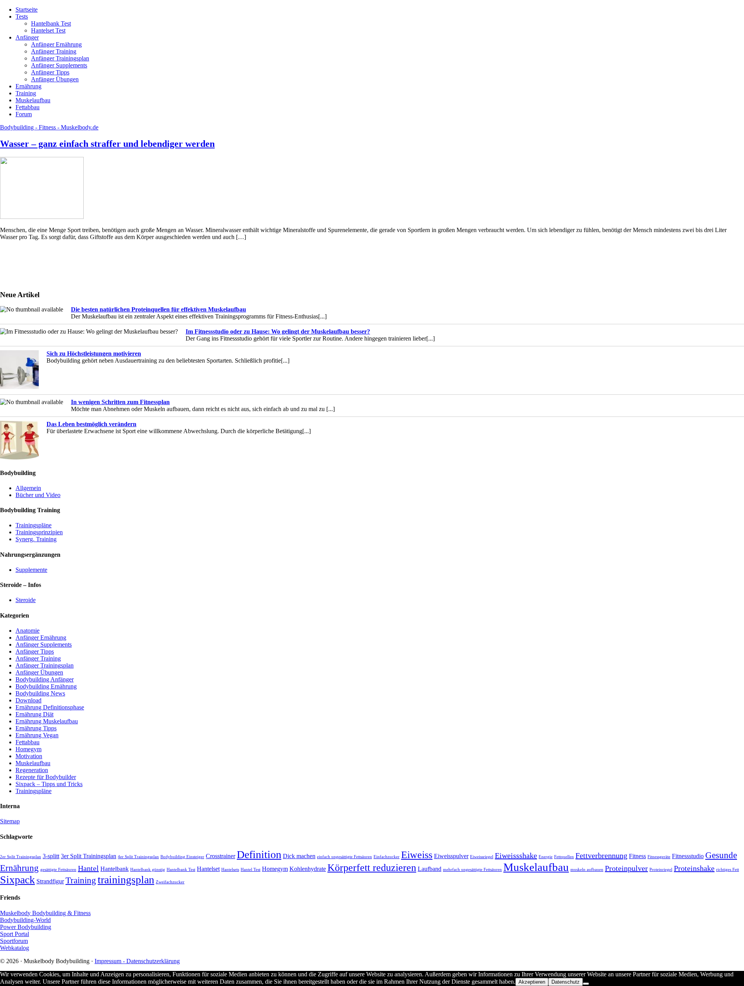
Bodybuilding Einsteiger (182, 857)
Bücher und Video (38, 495)
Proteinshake (694, 868)
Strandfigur (50, 881)
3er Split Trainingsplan (88, 856)
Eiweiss (416, 854)
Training (80, 880)
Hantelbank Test (181, 869)
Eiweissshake (516, 855)
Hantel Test (250, 869)
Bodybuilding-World (25, 920)
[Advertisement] (23, 264)
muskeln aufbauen (586, 869)
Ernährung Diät (34, 714)
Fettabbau (28, 742)
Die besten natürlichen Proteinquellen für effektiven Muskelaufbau (158, 309)
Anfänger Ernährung (41, 637)
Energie (546, 857)
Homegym (28, 749)
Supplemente (31, 569)
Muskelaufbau (33, 763)
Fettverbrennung (601, 855)
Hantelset (208, 869)
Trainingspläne (34, 525)
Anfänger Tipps (35, 651)
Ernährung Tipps (36, 728)
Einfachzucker (387, 857)
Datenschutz (565, 982)
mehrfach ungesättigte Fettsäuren (472, 869)
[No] (586, 984)
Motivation (29, 756)
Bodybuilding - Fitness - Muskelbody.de (49, 127)
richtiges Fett (727, 869)
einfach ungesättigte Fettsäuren (344, 857)
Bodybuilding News (40, 693)
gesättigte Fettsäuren (58, 869)
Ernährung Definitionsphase (50, 707)
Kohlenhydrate (307, 869)
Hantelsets (230, 869)
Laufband (429, 869)
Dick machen (299, 856)
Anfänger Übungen (39, 672)
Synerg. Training (36, 539)
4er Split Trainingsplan (138, 857)
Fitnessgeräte (659, 857)
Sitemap (10, 821)
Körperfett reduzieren (371, 867)
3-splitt (51, 856)
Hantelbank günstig (147, 869)
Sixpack (17, 880)
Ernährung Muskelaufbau (47, 721)
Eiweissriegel (481, 857)
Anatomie (28, 630)
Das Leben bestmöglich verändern (91, 424)
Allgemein (28, 488)
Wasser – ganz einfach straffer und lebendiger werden (107, 144)
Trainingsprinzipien (39, 532)
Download (28, 700)
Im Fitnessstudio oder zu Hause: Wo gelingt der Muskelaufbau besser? (278, 331)
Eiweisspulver (451, 856)
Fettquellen (564, 857)
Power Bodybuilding (25, 927)
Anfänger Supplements (44, 644)
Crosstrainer (220, 856)
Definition (259, 854)
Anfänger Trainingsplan (45, 665)
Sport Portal (14, 934)
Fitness (637, 856)
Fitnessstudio (688, 856)
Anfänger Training (38, 658)
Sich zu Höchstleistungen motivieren (93, 353)
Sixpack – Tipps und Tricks (49, 784)
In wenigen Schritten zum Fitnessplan (120, 402)
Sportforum (14, 941)
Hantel (88, 868)
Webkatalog (14, 948)
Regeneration (32, 770)
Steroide (26, 600)
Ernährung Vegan (37, 735)
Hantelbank (114, 869)
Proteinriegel (660, 869)
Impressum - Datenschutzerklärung (137, 961)
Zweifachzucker (170, 882)
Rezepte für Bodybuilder (46, 777)
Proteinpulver (626, 868)
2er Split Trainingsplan (20, 857)
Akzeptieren (531, 982)
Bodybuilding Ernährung (46, 686)
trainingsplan (126, 880)
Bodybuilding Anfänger (45, 679)
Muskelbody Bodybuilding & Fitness (45, 913)
